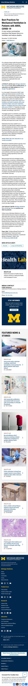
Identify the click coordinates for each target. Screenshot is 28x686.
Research (4, 600)
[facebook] (2, 583)
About (2, 571)
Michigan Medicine (7, 569)
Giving (2, 577)
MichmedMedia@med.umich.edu (10, 292)
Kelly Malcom (10, 40)
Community (4, 575)
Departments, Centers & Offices (8, 623)
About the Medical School (7, 625)
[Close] (25, 674)
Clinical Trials (4, 603)
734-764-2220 (8, 295)
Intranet (3, 627)
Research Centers (5, 607)
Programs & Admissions (6, 619)
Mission (3, 573)
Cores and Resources (6, 609)
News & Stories (4, 579)
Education (4, 616)
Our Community (5, 621)
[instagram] (5, 583)
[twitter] (7, 583)
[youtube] (10, 583)
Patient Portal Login (5, 593)
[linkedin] (7, 613)
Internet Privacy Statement (11, 682)
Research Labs (4, 605)
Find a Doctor (4, 589)
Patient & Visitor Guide (6, 591)
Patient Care (5, 587)
